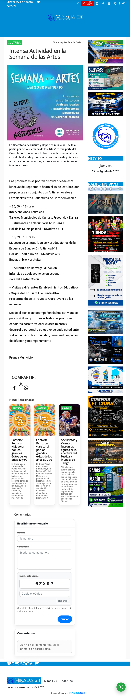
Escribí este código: (29, 576)
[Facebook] (103, 3)
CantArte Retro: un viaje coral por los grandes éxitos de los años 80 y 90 (19, 450)
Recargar (63, 600)
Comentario (23, 546)
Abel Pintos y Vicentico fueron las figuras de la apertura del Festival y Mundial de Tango (69, 451)
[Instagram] (109, 3)
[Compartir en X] (21, 384)
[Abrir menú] (7, 33)
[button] (78, 3)
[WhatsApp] (97, 3)
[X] (115, 3)
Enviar (65, 619)
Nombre (21, 532)
